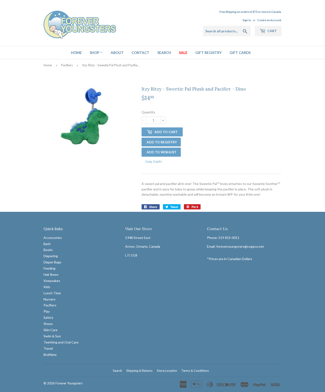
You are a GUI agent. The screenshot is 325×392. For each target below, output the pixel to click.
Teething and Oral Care (61, 342)
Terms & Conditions (195, 371)
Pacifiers (67, 65)
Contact (140, 52)
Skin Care (51, 330)
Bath (47, 244)
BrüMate (50, 355)
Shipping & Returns (139, 371)
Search (164, 52)
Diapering (51, 256)
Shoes (48, 324)
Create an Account (269, 20)
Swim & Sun (52, 336)
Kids (47, 287)
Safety (48, 317)
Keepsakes (52, 281)
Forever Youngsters (69, 383)
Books (48, 250)
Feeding (49, 268)
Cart (272, 31)
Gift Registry (208, 52)
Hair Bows (51, 274)
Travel (48, 348)
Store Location (167, 371)
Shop (95, 52)
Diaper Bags (52, 262)
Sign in (246, 20)
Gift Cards (240, 52)
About (117, 52)
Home (76, 52)
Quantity (148, 112)
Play (47, 311)
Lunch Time (52, 293)
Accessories (53, 238)
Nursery (49, 299)
